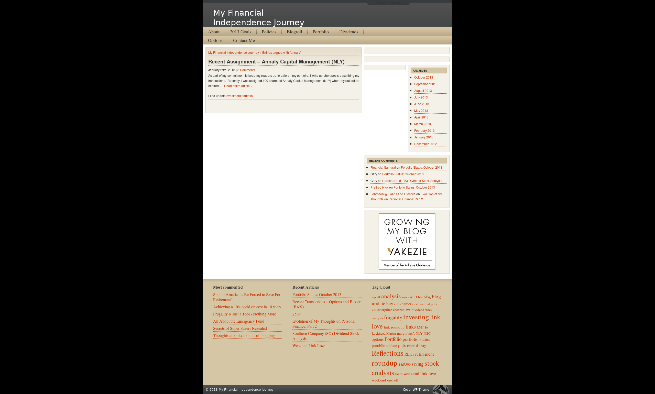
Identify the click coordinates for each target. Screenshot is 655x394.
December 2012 (425, 143)
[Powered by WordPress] (442, 389)
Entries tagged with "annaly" (281, 52)
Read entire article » (238, 85)
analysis (391, 296)
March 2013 (422, 124)
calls (397, 304)
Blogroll (294, 31)
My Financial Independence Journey (258, 17)
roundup (384, 363)
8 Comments (246, 70)
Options (215, 40)
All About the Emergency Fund (238, 321)
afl (378, 297)
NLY (419, 333)
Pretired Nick (379, 187)
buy (389, 304)
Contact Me (244, 40)
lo (426, 327)
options (378, 339)
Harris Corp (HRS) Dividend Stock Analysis (412, 180)
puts (402, 345)
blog (427, 296)
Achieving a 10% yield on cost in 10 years (247, 306)
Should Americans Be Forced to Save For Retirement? (246, 297)
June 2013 (421, 104)
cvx (408, 309)
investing (416, 316)
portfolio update (384, 345)
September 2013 (426, 84)
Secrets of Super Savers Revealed (240, 328)
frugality (393, 317)
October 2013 (423, 77)
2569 (296, 313)
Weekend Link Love (308, 345)
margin (402, 333)
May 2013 (421, 110)
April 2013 (421, 117)
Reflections (387, 353)
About (214, 31)
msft (411, 333)
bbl (420, 297)
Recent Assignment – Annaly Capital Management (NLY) (276, 61)
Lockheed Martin (384, 333)
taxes (398, 373)
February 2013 (424, 130)
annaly (405, 297)
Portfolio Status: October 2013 (421, 167)
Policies (269, 31)
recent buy (416, 345)
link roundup (394, 327)
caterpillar (384, 309)
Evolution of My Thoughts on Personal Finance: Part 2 (323, 323)
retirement (424, 354)
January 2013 (423, 137)
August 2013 (423, 90)
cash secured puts (424, 304)
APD (413, 297)
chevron (399, 309)
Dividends (348, 31)
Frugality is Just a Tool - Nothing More (244, 313)
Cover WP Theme (416, 389)
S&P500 (404, 364)
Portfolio (321, 31)
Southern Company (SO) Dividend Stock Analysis (325, 336)
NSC (427, 333)
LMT (420, 327)
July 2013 (421, 97)
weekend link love (419, 373)
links (411, 326)
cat (374, 309)
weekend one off (385, 379)
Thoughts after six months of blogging (244, 335)
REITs (409, 354)
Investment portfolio (239, 95)
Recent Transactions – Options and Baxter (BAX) (326, 304)
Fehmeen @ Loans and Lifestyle (393, 194)
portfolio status (416, 339)
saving (417, 364)
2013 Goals (240, 31)
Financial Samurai (383, 167)
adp (374, 297)
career (406, 303)
